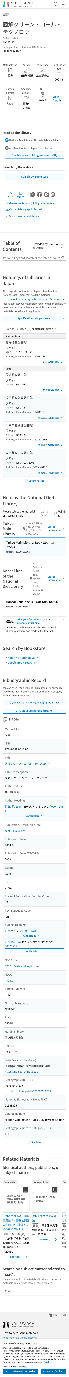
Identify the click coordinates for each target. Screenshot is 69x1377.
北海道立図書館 (51, 362)
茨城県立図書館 (51, 390)
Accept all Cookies (53, 1371)
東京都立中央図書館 (48, 472)
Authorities (32, 815)
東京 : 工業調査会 (15, 831)
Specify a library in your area (34, 318)
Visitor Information (54, 528)
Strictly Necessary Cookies (20, 1371)
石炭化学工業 (13, 942)
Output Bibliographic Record (25, 209)
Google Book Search (21, 662)
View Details (57, 98)
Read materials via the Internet (20, 1337)
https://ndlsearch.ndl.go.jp (21, 1071)
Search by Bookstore (34, 176)
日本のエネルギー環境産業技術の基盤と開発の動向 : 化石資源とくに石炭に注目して (16, 1222)
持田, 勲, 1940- (14, 806)
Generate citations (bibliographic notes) (32, 203)
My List (10, 196)
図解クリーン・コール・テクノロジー (27, 764)
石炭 (7, 931)
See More (15, 1256)
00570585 (11, 946)
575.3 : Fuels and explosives (22, 966)
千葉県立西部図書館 (48, 445)
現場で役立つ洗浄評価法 (45, 1218)
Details (47, 1362)
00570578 (30, 931)
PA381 (9, 980)
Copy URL (21, 196)
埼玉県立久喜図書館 (48, 417)
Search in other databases (24, 216)
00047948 (57, 806)
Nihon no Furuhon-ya (21, 657)
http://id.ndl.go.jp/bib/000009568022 (28, 1091)
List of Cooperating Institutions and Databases (35, 299)
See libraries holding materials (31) (34, 155)
